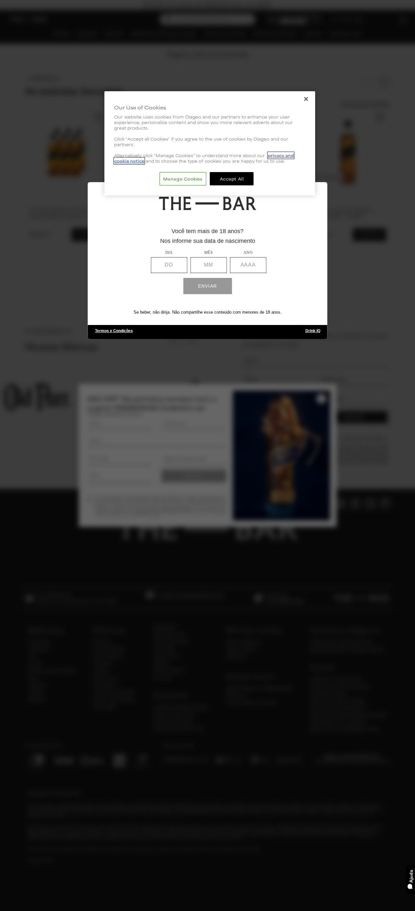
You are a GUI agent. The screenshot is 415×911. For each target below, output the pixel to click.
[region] (209, 143)
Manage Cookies (183, 178)
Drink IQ (312, 331)
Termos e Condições (114, 331)
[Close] (306, 99)
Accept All (232, 178)
